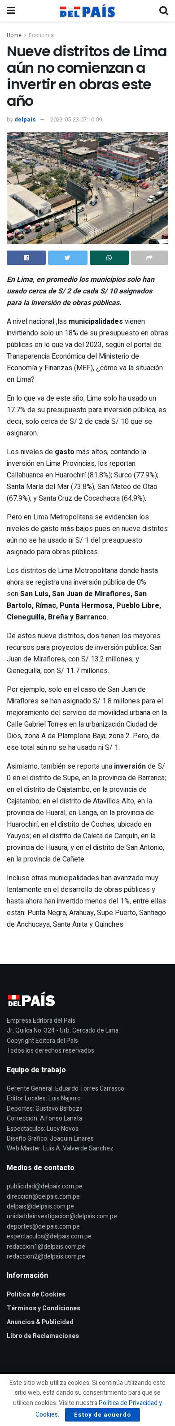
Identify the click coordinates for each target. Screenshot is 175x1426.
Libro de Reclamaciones (43, 1336)
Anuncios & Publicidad (40, 1322)
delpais (25, 119)
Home (14, 35)
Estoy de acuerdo (102, 1414)
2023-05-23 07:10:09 (76, 119)
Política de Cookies (36, 1294)
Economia (41, 35)
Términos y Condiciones (43, 1308)
